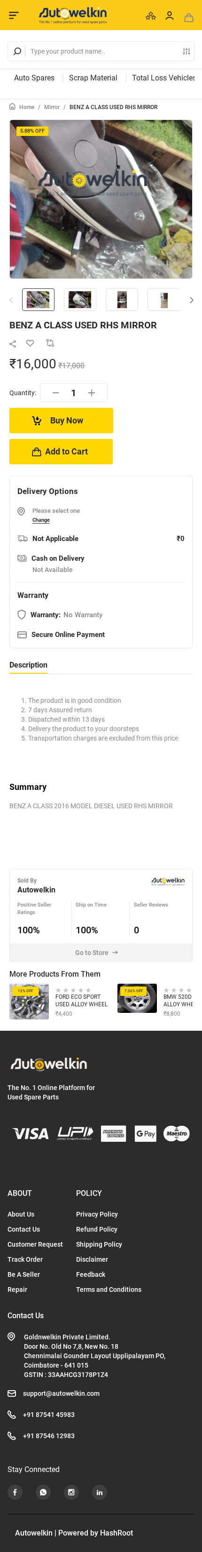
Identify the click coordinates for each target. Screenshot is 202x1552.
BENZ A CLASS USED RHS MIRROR (113, 107)
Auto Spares (34, 77)
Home (26, 107)
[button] (192, 300)
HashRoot (116, 1532)
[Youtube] (15, 1492)
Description (28, 665)
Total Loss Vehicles (164, 77)
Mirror (52, 107)
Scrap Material (93, 77)
